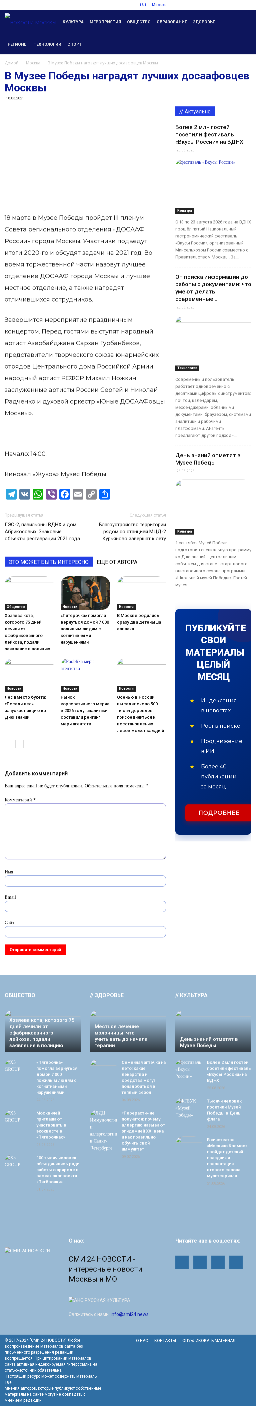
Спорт (74, 44)
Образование (172, 22)
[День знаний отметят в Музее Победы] (213, 507)
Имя (9, 871)
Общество (139, 22)
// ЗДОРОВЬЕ (107, 995)
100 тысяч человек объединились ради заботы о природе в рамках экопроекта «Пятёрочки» (57, 1169)
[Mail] (213, 4)
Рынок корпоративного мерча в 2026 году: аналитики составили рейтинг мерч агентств (85, 710)
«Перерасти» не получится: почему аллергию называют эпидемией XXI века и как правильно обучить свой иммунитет (143, 1131)
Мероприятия (105, 22)
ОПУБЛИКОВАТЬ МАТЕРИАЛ (208, 1340)
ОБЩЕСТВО (20, 995)
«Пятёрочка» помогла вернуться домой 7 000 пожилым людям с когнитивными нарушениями (85, 629)
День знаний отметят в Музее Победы (209, 1042)
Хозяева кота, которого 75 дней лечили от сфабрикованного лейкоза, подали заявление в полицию (42, 1032)
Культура (73, 22)
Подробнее (219, 813)
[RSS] (224, 4)
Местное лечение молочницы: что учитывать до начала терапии (121, 1035)
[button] (243, 32)
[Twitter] (235, 4)
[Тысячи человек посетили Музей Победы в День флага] (188, 1108)
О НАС (142, 1340)
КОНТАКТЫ (165, 1340)
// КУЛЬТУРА (191, 995)
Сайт (9, 922)
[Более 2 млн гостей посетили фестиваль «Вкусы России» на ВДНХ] (213, 186)
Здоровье (204, 22)
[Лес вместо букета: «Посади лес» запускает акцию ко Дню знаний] (29, 675)
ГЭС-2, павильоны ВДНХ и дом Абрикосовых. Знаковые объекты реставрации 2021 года (42, 532)
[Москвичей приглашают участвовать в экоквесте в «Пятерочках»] (18, 1120)
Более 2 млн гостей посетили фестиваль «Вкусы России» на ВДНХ (209, 134)
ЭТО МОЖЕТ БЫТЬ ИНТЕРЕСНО (49, 562)
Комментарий (20, 799)
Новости (70, 607)
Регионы (18, 44)
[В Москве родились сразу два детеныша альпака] (141, 593)
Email (10, 897)
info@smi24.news (130, 1314)
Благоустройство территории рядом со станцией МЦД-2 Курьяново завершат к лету (132, 532)
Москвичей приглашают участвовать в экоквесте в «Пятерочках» (51, 1125)
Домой (12, 63)
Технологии (47, 44)
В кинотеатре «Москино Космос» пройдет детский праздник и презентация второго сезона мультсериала (227, 1157)
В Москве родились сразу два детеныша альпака (139, 622)
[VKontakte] (246, 4)
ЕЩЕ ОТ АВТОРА (117, 562)
